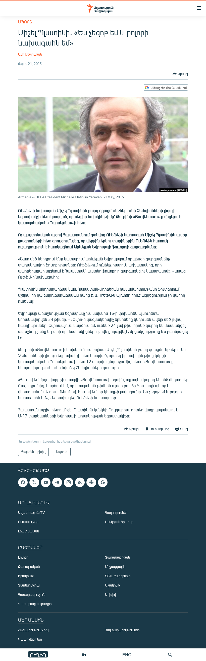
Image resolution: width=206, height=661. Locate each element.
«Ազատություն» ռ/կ (33, 630)
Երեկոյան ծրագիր (119, 522)
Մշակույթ (112, 585)
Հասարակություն (31, 595)
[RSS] (80, 482)
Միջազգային (115, 567)
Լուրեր (23, 557)
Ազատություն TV (31, 513)
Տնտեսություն (28, 585)
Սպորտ (25, 21)
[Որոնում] (170, 654)
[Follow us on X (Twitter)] (34, 482)
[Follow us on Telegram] (57, 482)
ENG (126, 654)
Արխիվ (110, 595)
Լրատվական (28, 531)
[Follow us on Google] (103, 482)
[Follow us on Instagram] (68, 482)
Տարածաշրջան (117, 557)
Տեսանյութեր (28, 522)
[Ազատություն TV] (83, 654)
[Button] (180, 74)
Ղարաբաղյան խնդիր (35, 604)
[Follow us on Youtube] (45, 482)
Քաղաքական (29, 567)
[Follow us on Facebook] (23, 482)
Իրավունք (26, 576)
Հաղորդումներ (116, 513)
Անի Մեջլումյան (30, 54)
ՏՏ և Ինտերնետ (118, 576)
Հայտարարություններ (122, 630)
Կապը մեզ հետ (30, 639)
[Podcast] (91, 482)
